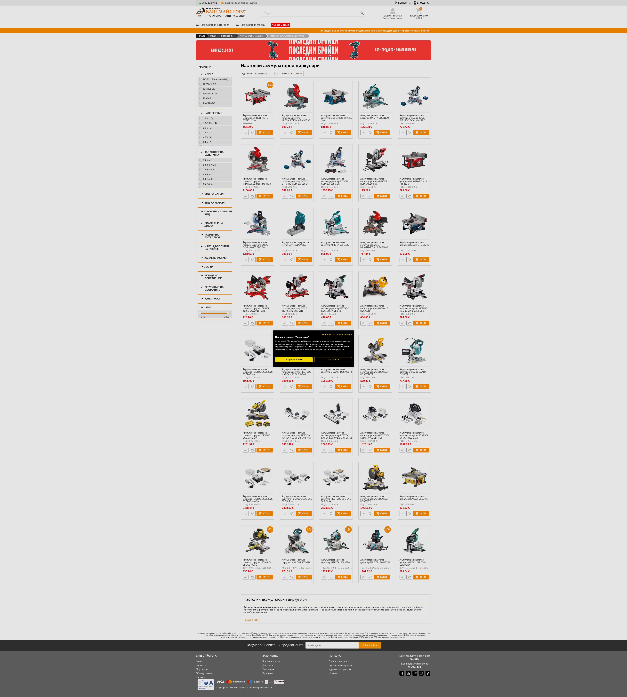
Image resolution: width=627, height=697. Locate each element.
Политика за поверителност (337, 334)
